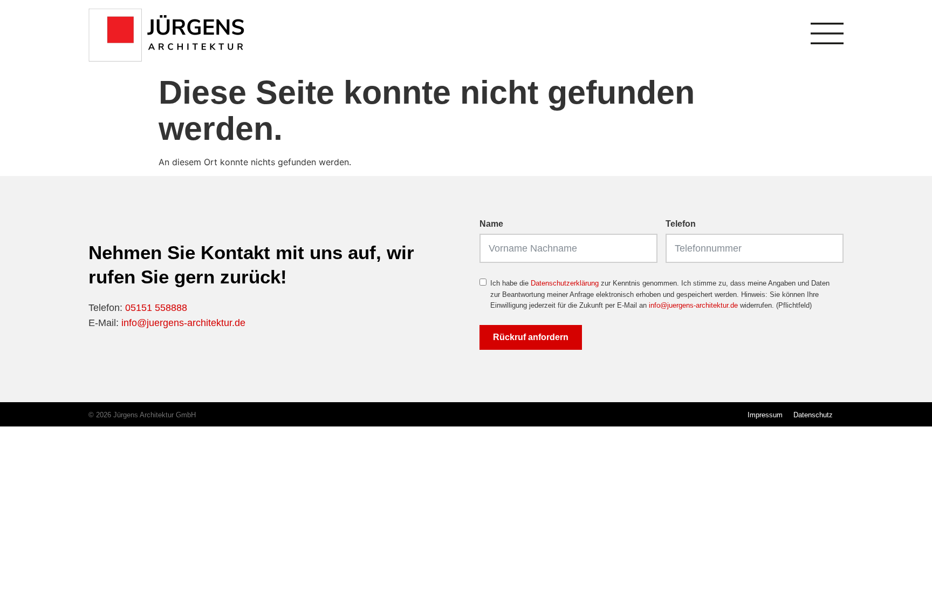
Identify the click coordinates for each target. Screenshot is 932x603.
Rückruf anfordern (530, 337)
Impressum (765, 415)
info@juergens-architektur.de (183, 322)
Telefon (681, 224)
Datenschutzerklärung (565, 283)
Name (491, 224)
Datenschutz (813, 415)
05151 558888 (156, 307)
